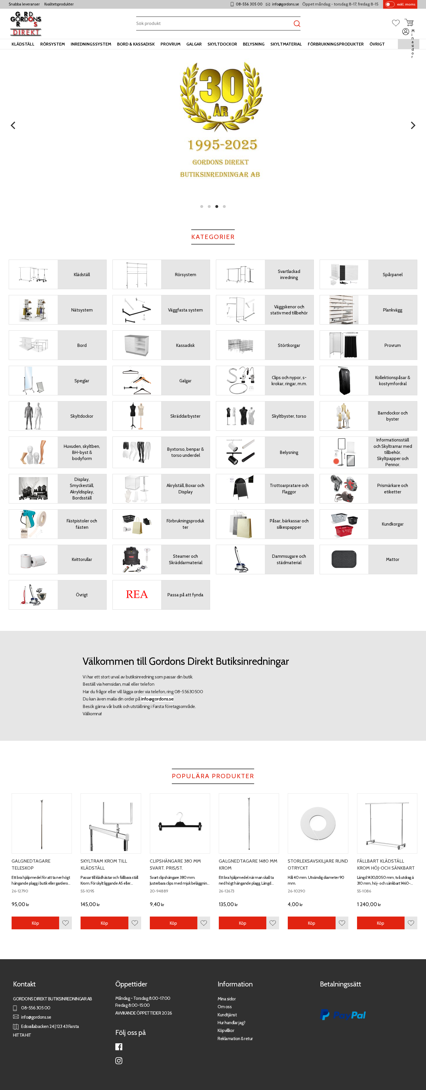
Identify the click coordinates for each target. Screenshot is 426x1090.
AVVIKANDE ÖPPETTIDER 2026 (143, 1013)
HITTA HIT (22, 1035)
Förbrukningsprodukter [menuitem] (336, 44)
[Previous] (13, 125)
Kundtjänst (227, 1014)
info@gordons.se (285, 4)
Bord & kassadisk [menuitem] (136, 44)
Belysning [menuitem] (254, 44)
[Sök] (297, 24)
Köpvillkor (226, 1030)
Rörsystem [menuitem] (52, 44)
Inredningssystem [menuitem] (91, 44)
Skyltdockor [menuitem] (222, 44)
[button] (398, 23)
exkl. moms (406, 4)
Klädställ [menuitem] (23, 44)
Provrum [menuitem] (171, 44)
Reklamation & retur (235, 1038)
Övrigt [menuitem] (377, 44)
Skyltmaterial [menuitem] (286, 44)
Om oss (225, 1006)
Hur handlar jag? (231, 1022)
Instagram (118, 1060)
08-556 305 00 (249, 4)
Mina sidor (227, 999)
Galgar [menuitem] (194, 44)
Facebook (118, 1046)
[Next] (412, 125)
